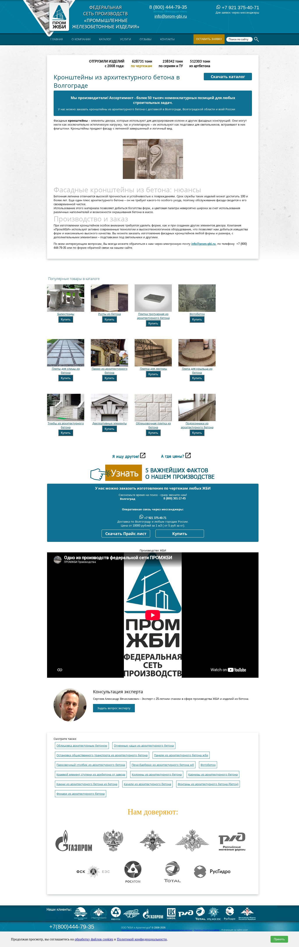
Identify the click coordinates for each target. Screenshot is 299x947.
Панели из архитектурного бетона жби (181, 755)
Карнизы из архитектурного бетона (213, 774)
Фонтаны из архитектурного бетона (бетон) (208, 784)
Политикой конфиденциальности (142, 939)
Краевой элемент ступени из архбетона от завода (90, 774)
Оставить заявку (209, 39)
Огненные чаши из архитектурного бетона (144, 745)
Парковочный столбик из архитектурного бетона (90, 765)
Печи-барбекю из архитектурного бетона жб (163, 765)
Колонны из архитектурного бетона (157, 774)
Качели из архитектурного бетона (147, 784)
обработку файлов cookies (94, 939)
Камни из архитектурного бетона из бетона (86, 784)
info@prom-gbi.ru (171, 16)
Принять (279, 939)
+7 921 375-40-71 (239, 7)
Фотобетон (208, 765)
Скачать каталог (228, 77)
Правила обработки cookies (206, 930)
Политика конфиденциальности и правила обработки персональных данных (156, 930)
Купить (65, 319)
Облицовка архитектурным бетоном (81, 745)
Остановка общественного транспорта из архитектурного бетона (102, 755)
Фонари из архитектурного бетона (80, 793)
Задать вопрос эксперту (113, 708)
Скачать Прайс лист (125, 534)
